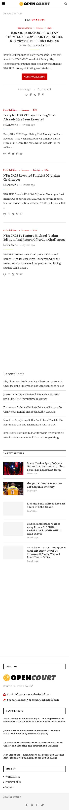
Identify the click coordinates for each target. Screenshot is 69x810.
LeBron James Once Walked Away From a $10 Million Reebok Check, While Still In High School (44, 529)
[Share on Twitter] (35, 94)
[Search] (65, 4)
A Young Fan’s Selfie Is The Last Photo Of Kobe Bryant (46, 505)
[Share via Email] (43, 94)
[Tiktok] (42, 805)
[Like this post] (26, 94)
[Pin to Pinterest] (39, 94)
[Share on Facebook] (31, 94)
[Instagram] (32, 805)
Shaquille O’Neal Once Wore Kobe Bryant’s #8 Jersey (44, 485)
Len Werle (12, 124)
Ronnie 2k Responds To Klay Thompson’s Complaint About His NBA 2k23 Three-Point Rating (34, 37)
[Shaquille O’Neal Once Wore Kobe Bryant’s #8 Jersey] (13, 488)
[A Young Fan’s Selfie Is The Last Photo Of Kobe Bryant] (13, 509)
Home (6, 13)
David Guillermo (40, 45)
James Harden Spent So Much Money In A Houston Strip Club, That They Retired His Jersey (45, 466)
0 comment (44, 89)
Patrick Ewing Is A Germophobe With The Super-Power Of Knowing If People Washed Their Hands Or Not (46, 552)
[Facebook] (27, 805)
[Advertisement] (34, 327)
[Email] (37, 805)
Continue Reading (34, 77)
